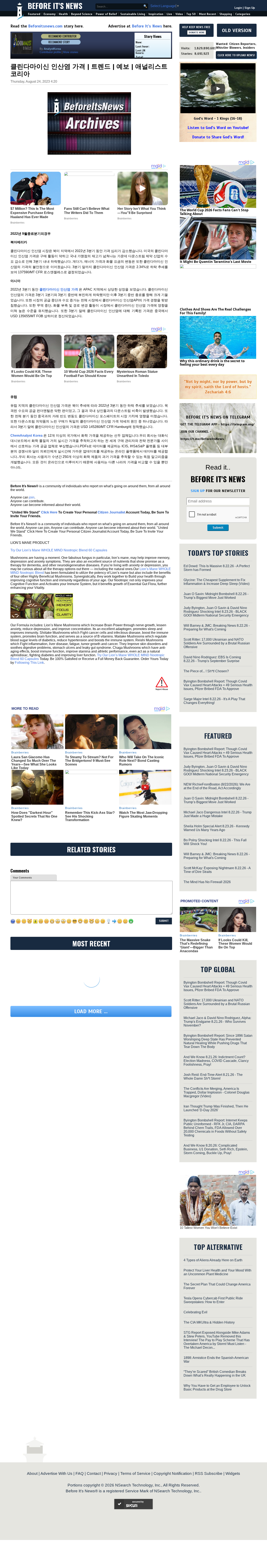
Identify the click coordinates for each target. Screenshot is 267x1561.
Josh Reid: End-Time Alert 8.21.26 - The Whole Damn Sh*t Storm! (213, 1076)
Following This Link (29, 662)
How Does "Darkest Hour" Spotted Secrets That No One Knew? (34, 816)
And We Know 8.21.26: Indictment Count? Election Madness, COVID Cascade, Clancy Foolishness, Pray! (216, 1060)
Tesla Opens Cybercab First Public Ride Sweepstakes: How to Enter (213, 1300)
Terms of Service (135, 1473)
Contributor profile (50, 52)
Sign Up (249, 7)
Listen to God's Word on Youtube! (218, 127)
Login (238, 7)
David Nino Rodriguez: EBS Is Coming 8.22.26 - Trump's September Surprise (212, 659)
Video (179, 14)
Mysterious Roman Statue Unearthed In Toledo (137, 374)
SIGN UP (198, 490)
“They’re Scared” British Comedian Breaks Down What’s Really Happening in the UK (215, 1373)
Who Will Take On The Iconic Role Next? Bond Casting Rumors (141, 760)
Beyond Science (81, 14)
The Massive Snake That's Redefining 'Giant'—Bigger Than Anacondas (196, 945)
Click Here (49, 512)
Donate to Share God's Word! (218, 137)
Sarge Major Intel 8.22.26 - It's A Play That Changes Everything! (214, 701)
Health (63, 14)
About (32, 1473)
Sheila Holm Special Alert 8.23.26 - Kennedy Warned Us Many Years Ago (216, 828)
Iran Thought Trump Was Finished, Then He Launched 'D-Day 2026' (216, 1108)
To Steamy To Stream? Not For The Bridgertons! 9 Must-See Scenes (89, 760)
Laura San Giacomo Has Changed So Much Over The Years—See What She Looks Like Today (34, 762)
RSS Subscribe (208, 1473)
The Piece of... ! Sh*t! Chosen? (206, 671)
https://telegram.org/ (237, 424)
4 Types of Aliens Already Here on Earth (213, 1260)
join (31, 497)
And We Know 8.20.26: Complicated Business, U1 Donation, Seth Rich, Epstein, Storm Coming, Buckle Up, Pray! (216, 1149)
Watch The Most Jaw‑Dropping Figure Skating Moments (143, 814)
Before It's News (55, 5)
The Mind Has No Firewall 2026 (207, 882)
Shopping (225, 14)
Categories (242, 14)
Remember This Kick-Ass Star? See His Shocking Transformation (90, 816)
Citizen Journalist (111, 512)
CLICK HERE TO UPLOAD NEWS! (236, 55)
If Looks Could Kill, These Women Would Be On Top (31, 374)
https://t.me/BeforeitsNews (202, 439)
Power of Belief (106, 14)
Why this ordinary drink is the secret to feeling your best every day (212, 363)
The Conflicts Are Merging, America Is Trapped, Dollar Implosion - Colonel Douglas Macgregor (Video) (216, 1092)
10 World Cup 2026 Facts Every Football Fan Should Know (88, 374)
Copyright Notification (173, 1473)
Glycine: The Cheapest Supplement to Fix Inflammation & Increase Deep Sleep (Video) (216, 581)
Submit (218, 528)
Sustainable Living (132, 14)
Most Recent (207, 14)
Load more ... (91, 1011)
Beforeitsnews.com (45, 26)
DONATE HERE (196, 32)
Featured (34, 14)
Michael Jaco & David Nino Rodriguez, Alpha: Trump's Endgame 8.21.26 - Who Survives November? (217, 1021)
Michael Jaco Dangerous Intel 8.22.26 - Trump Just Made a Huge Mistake (218, 814)
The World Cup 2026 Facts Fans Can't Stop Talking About (214, 212)
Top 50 (191, 14)
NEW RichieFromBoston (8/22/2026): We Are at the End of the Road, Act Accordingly (217, 786)
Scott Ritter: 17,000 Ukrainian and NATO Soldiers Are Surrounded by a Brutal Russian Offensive (217, 643)
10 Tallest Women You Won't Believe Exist (208, 1227)
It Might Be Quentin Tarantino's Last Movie (215, 261)
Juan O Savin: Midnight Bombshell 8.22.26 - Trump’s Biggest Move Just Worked (216, 595)
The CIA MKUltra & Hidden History (209, 1322)
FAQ (80, 1473)
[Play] (218, 89)
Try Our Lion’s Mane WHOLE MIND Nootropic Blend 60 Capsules (58, 550)
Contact (94, 1473)
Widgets (232, 1473)
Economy (49, 14)
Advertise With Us (56, 1473)
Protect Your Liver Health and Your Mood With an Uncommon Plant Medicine (217, 1272)
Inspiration (156, 14)
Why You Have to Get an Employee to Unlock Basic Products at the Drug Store (217, 1387)
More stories (70, 52)
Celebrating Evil (195, 1312)
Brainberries (18, 381)
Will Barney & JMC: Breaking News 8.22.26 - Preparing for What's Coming (217, 627)
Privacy (110, 1473)
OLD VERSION (237, 30)
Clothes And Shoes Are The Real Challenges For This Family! (215, 311)
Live (169, 14)
